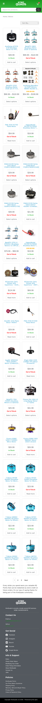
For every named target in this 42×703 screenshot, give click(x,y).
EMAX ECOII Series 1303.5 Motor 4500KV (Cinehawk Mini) (30, 205)
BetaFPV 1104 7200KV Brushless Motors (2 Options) (11, 400)
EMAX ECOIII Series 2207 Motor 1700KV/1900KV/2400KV (13, 165)
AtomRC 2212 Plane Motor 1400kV (11, 321)
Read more (12, 141)
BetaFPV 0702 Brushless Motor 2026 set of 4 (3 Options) (11, 88)
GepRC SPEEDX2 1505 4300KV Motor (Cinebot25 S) (11, 362)
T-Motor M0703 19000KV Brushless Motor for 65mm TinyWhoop (31, 558)
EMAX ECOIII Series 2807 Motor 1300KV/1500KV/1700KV (13, 204)
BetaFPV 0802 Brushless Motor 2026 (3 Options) (30, 47)
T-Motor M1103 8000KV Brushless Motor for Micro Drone (30, 519)
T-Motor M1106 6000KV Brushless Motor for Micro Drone (11, 480)
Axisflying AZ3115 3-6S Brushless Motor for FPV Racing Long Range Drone (11, 49)
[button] (3, 3)
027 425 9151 (10, 626)
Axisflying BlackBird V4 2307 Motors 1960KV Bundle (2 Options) (30, 88)
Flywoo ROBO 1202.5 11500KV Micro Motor (11, 440)
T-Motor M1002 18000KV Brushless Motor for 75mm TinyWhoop (11, 558)
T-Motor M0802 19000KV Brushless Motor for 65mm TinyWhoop (11, 519)
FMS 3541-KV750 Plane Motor (11, 125)
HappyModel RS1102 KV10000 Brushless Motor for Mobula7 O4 (30, 244)
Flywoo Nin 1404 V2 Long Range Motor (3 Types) (30, 400)
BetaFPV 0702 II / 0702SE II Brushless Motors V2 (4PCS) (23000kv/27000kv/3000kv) (14, 244)
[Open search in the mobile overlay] (21, 10)
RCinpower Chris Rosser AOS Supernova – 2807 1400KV (30, 284)
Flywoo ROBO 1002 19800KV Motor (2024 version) (30, 440)
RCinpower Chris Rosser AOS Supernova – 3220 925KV (11, 284)
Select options (30, 62)
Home (5, 16)
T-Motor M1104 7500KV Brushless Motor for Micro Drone (30, 480)
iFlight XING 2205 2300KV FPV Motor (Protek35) (30, 361)
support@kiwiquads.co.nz (13, 621)
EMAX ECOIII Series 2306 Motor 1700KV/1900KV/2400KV (32, 165)
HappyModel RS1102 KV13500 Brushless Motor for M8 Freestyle (30, 127)
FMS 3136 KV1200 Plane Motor (30, 321)
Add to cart (11, 62)
